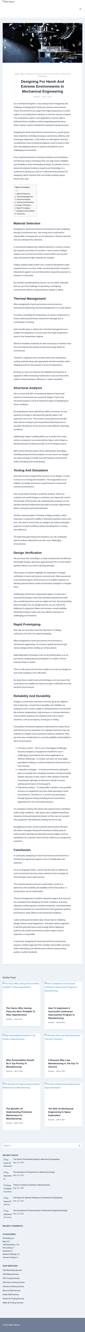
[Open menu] (80, 9)
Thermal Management (25, 197)
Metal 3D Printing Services (13, 1303)
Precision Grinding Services (13, 1286)
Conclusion (21, 214)
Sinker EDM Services (11, 1295)
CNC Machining (9, 1245)
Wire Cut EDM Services (11, 1291)
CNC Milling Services (11, 1274)
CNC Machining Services (12, 1270)
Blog (4, 1241)
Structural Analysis (24, 199)
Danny (38, 97)
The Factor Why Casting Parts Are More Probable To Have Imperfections (20, 1011)
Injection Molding (9, 1254)
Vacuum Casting (9, 1257)
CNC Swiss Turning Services (14, 1282)
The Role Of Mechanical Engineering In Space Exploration (60, 1112)
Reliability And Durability (26, 211)
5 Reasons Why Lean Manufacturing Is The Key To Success (63, 1063)
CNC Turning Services (11, 1278)
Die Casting (7, 1248)
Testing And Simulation (25, 202)
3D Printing (7, 1238)
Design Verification (24, 205)
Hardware (6, 1251)
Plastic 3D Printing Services (13, 1299)
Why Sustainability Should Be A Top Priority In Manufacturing (20, 1063)
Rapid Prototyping (23, 208)
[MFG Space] (11, 9)
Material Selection (23, 194)
